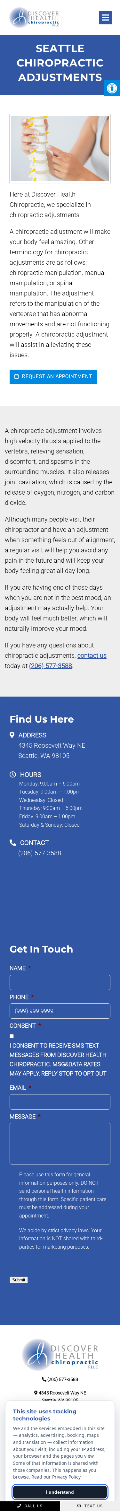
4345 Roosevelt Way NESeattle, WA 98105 (51, 751)
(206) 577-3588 (50, 666)
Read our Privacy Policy (55, 1477)
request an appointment (56, 376)
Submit (18, 1280)
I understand (60, 1492)
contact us (92, 655)
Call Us (33, 1506)
